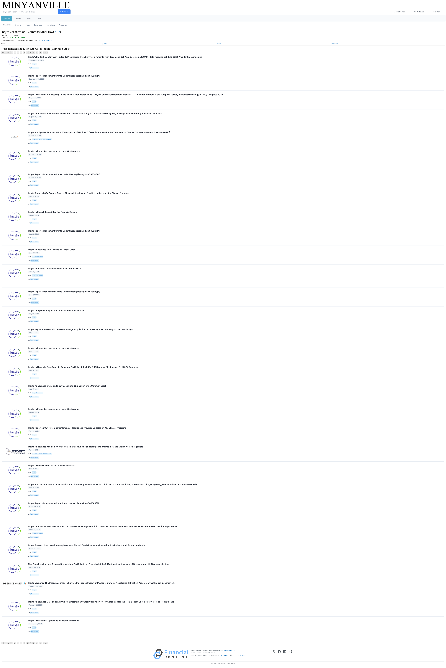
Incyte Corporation (38, 256)
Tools (39, 18)
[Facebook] (279, 654)
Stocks (18, 18)
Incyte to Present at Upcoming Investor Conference (53, 348)
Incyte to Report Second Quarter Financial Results (52, 212)
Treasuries (63, 25)
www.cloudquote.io (230, 650)
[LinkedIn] (284, 654)
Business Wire (35, 68)
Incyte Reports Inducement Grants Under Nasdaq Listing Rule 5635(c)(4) (64, 76)
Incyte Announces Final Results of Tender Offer (51, 249)
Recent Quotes (399, 12)
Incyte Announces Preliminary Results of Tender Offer (54, 268)
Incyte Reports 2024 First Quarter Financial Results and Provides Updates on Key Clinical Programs (77, 428)
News (28, 25)
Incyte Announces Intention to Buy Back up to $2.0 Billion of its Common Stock (67, 386)
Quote (104, 44)
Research (334, 44)
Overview (18, 25)
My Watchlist (419, 12)
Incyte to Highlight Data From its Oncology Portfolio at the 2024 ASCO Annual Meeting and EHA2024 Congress (83, 367)
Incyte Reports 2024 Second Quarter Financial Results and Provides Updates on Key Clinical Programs (78, 193)
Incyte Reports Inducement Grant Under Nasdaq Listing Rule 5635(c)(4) (63, 503)
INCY (57, 32)
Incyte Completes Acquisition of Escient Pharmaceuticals (56, 310)
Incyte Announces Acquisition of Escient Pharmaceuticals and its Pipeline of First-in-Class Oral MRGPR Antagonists (85, 446)
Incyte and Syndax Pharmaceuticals (42, 139)
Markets (7, 18)
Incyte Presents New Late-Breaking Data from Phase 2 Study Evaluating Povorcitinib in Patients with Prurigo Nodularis (86, 545)
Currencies (38, 25)
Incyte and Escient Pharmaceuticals (42, 453)
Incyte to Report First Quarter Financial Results (51, 465)
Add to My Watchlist (45, 40)
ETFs (29, 18)
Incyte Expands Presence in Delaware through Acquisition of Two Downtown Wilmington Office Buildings (80, 329)
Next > (45, 52)
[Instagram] (290, 654)
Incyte (34, 64)
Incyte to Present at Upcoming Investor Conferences (54, 151)
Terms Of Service (239, 655)
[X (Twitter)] (274, 654)
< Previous (5, 52)
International (50, 25)
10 (40, 52)
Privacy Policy (224, 655)
